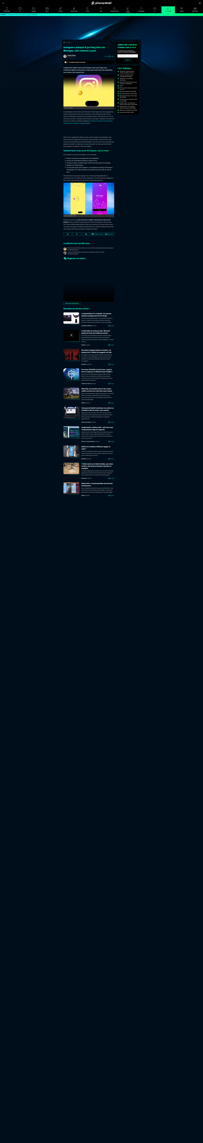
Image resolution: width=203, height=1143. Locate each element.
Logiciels (29, 14)
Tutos (87, 11)
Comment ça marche (86, 383)
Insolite (20, 14)
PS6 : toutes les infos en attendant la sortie (128, 88)
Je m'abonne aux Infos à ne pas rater (77, 62)
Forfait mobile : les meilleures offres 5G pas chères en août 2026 (128, 103)
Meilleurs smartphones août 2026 (128, 110)
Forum (182, 11)
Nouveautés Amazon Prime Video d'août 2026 (128, 96)
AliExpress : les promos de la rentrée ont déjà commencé (127, 72)
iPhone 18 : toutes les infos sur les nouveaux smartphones (128, 82)
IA (154, 11)
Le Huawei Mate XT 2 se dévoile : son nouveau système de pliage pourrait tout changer (96, 314)
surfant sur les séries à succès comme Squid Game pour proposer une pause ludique (88, 122)
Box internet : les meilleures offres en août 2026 (128, 100)
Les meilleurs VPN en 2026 (127, 112)
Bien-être (195, 11)
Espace (60, 11)
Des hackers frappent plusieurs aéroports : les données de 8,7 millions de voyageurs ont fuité (96, 351)
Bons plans (74, 11)
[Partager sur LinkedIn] (86, 234)
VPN (101, 11)
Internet (24, 14)
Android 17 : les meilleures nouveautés (126, 79)
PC (20, 11)
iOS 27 (121, 86)
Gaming (33, 11)
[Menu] (3, 3)
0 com (106, 56)
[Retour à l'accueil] (101, 3)
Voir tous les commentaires (72, 303)
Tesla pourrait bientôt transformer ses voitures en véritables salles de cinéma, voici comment (97, 409)
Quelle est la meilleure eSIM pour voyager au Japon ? (95, 447)
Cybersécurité (114, 11)
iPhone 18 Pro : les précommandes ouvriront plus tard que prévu (97, 484)
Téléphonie (6, 11)
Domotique (9, 14)
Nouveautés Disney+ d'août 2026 (128, 93)
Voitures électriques (86, 422)
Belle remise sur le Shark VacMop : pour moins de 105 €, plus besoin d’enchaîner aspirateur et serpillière (97, 466)
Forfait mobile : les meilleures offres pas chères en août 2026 (128, 107)
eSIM (127, 11)
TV (37, 14)
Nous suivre (110, 234)
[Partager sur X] (67, 234)
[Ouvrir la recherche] (199, 3)
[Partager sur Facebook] (77, 234)
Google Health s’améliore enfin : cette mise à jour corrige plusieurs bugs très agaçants (97, 428)
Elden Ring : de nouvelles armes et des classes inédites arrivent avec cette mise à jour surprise (96, 389)
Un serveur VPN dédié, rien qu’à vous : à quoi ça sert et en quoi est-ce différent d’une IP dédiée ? (97, 370)
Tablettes (34, 14)
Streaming (141, 11)
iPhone (83, 495)
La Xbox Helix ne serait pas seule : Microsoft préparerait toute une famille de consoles (95, 332)
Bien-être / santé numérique (87, 441)
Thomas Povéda (71, 55)
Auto (47, 11)
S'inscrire (127, 60)
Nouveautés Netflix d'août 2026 (128, 91)
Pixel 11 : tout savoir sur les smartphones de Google (126, 75)
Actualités (168, 11)
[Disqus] (88, 282)
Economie (15, 14)
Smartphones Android (86, 326)
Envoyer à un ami (98, 234)
